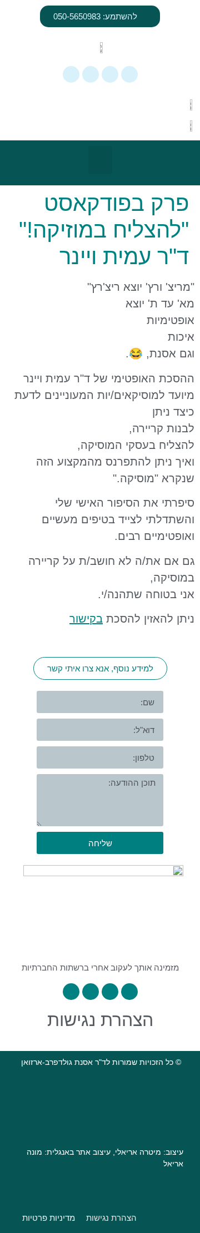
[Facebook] (110, 74)
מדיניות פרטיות (48, 1217)
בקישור (86, 619)
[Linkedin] (90, 74)
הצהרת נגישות (100, 1020)
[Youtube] (71, 74)
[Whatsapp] (129, 74)
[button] (100, 160)
